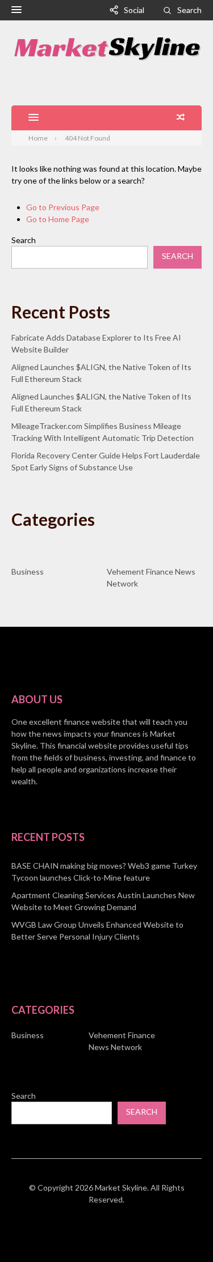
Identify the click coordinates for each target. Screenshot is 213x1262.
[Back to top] (181, 1230)
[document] (106, 901)
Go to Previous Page (62, 207)
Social (134, 10)
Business (27, 571)
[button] (16, 10)
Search (189, 10)
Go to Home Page (57, 219)
